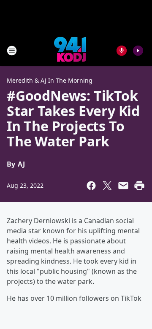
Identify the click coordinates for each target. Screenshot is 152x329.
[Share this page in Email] (123, 185)
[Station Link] (70, 50)
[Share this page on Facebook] (91, 185)
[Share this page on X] (107, 185)
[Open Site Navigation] (12, 51)
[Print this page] (139, 185)
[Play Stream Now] (138, 51)
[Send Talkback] (122, 51)
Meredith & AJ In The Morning (49, 80)
